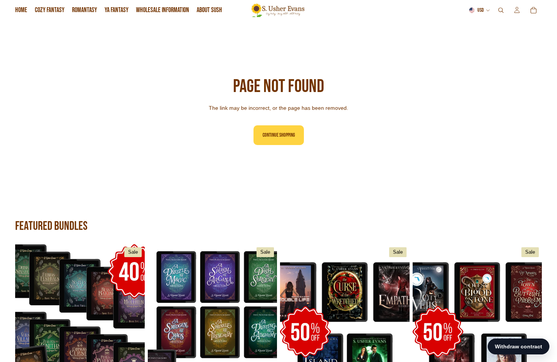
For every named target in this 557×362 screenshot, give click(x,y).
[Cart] (533, 10)
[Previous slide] (26, 325)
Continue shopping (279, 135)
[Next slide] (133, 325)
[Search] (501, 10)
